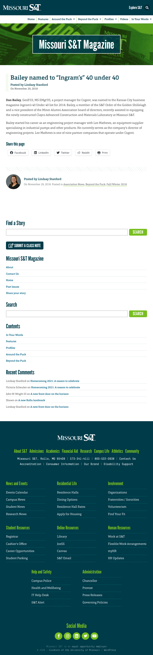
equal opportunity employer (89, 646)
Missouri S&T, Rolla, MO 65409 (41, 459)
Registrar (12, 536)
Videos (124, 19)
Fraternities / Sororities (123, 500)
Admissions (36, 451)
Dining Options (67, 500)
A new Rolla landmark (31, 400)
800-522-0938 (104, 459)
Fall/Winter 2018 (117, 184)
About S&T (20, 451)
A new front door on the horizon (50, 394)
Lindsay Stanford (36, 85)
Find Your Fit (116, 514)
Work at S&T (116, 536)
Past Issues (12, 287)
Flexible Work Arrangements (127, 544)
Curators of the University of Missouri (74, 650)
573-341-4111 (80, 459)
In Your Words (139, 19)
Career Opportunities (20, 551)
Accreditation (30, 464)
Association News (73, 184)
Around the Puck (62, 19)
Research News (16, 514)
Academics (53, 451)
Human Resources (119, 528)
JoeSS (61, 544)
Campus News (15, 500)
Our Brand (91, 464)
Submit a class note (27, 245)
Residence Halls (67, 492)
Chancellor (89, 581)
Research (86, 451)
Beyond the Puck (88, 19)
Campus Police (41, 581)
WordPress (110, 650)
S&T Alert (37, 602)
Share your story (16, 293)
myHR (112, 551)
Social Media (76, 625)
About (9, 267)
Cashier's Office (16, 544)
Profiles (109, 19)
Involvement (115, 483)
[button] (147, 8)
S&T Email (64, 558)
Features (43, 19)
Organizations (117, 492)
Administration (91, 572)
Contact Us (12, 274)
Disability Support (118, 464)
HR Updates (116, 558)
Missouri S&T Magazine (76, 44)
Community (132, 451)
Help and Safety (41, 572)
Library (62, 536)
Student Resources (18, 528)
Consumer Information (62, 464)
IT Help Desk (40, 595)
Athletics (117, 451)
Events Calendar (17, 492)
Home (31, 19)
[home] (30, 7)
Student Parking (17, 558)
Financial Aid (70, 451)
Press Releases (92, 595)
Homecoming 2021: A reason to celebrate (54, 381)
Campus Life (101, 451)
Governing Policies (95, 602)
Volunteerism (117, 507)
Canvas (62, 551)
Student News (15, 507)
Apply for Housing (69, 514)
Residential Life (67, 483)
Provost (87, 588)
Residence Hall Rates (71, 507)
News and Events (16, 483)
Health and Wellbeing (46, 588)
